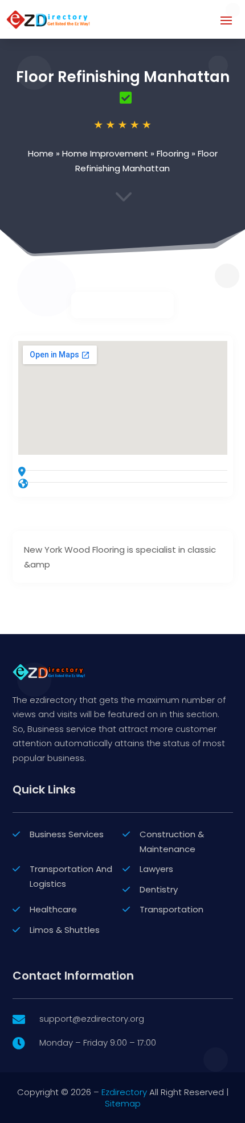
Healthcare (53, 909)
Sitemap (123, 1103)
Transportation (171, 909)
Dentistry (159, 889)
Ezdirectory (124, 1092)
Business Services (67, 834)
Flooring (173, 153)
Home (41, 153)
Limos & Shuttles (65, 930)
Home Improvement (105, 153)
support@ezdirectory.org (91, 1019)
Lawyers (156, 869)
